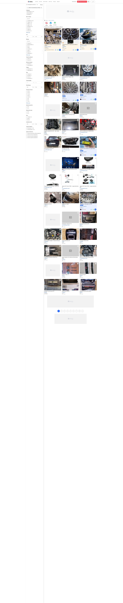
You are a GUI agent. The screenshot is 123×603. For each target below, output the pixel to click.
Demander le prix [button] (49, 78)
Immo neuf (40, 1)
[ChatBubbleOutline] (56, 50)
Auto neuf (36, 1)
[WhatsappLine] (58, 50)
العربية (93, 1)
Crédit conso (50, 1)
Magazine (58, 1)
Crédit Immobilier (45, 1)
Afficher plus (28, 32)
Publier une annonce (83, 1)
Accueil (46, 20)
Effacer (41, 4)
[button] (30, 83)
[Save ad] (60, 29)
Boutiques (54, 1)
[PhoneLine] (60, 50)
